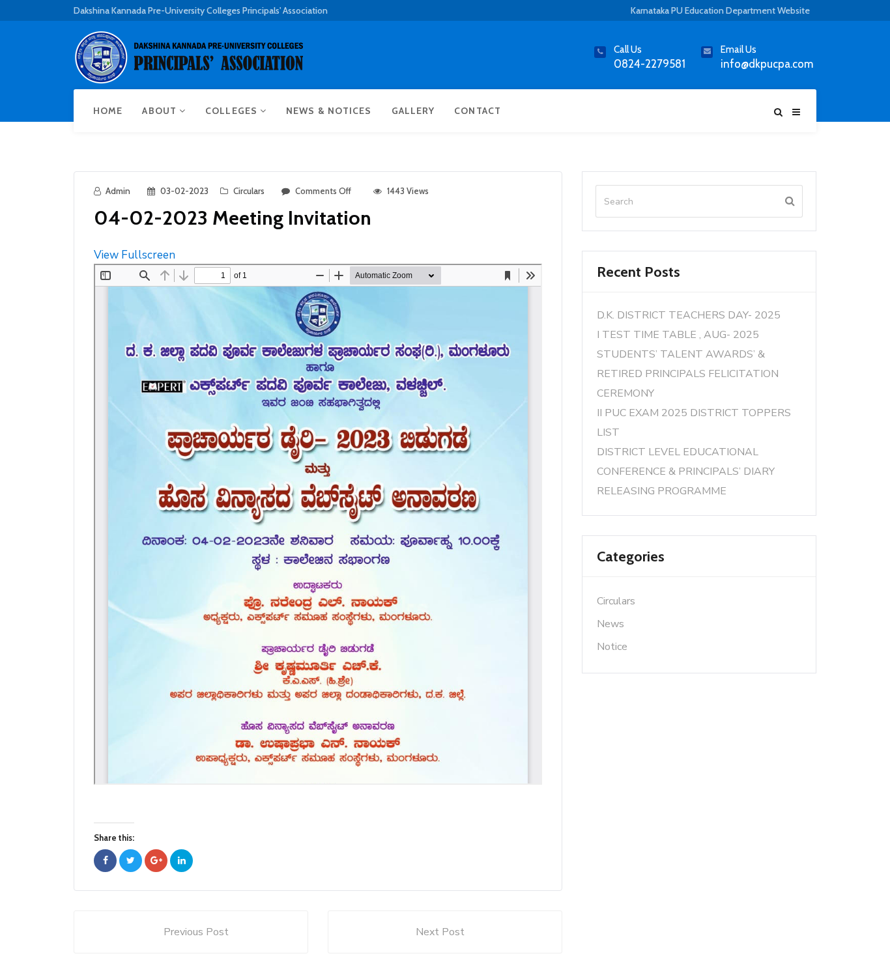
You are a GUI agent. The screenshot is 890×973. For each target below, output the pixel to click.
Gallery (413, 111)
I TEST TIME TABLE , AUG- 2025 (678, 335)
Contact (477, 111)
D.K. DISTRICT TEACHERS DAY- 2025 (689, 315)
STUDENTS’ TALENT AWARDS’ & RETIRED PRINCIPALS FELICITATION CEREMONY (688, 374)
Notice (612, 647)
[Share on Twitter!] (130, 860)
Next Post (440, 932)
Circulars (249, 191)
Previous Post (196, 932)
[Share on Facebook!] (105, 860)
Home (107, 111)
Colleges (232, 111)
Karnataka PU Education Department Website (720, 10)
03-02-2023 (184, 191)
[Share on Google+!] (156, 860)
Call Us (628, 49)
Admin (118, 191)
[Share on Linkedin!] (181, 860)
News (610, 624)
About (160, 111)
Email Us (738, 49)
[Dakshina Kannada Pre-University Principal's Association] (191, 62)
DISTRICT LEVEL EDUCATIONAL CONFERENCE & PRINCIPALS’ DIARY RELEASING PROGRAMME (686, 471)
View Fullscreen (134, 254)
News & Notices (328, 111)
